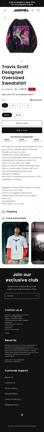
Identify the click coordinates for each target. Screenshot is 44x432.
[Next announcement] (39, 3)
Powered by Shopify (29, 426)
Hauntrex (17, 426)
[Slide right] (27, 61)
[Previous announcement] (4, 3)
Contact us (10, 383)
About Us (9, 377)
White (18, 115)
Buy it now (22, 130)
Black (6, 115)
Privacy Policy (11, 388)
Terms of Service (13, 399)
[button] (5, 10)
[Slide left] (16, 61)
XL (28, 105)
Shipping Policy (12, 405)
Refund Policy (11, 394)
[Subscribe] (36, 296)
